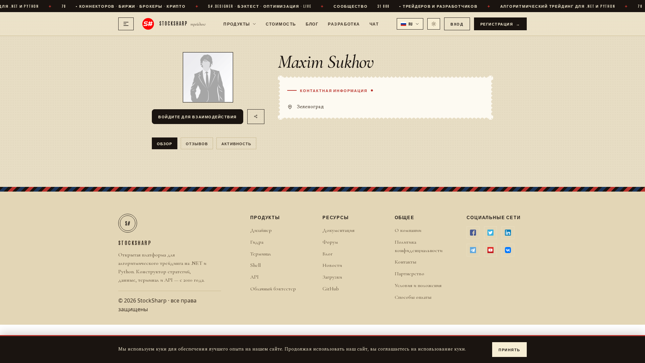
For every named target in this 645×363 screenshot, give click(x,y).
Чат (374, 23)
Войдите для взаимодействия (197, 116)
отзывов (197, 143)
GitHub (330, 289)
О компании (408, 230)
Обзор (164, 143)
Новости (332, 265)
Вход (456, 23)
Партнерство (409, 274)
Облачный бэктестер (273, 289)
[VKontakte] (508, 250)
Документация (338, 230)
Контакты (405, 262)
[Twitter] (490, 232)
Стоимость (281, 23)
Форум (330, 242)
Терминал (260, 254)
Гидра (256, 242)
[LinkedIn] (508, 232)
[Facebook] (473, 232)
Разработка (344, 23)
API (254, 277)
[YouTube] (490, 250)
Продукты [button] (236, 23)
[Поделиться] (255, 116)
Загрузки (332, 277)
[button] (410, 24)
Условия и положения (418, 285)
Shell (255, 265)
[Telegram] (473, 250)
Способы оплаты (413, 297)
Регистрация (500, 23)
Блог (312, 23)
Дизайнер (261, 230)
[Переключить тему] (433, 24)
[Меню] (126, 23)
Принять (509, 349)
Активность (236, 143)
